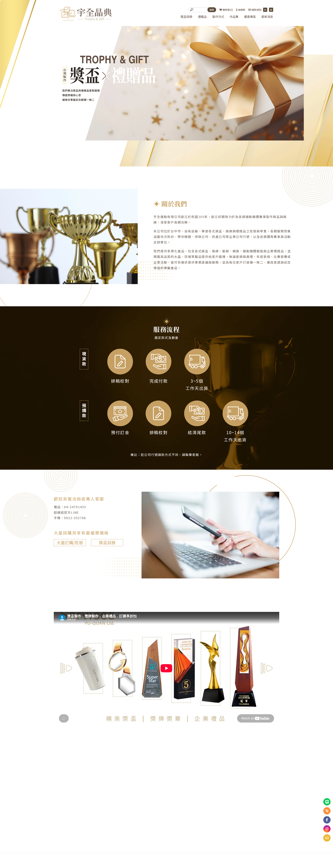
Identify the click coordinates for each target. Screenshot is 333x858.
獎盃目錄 (186, 17)
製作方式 (218, 17)
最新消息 (267, 17)
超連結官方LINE (66, 512)
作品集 (234, 17)
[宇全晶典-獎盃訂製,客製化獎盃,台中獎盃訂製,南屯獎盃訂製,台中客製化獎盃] (86, 14)
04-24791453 (75, 507)
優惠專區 (250, 17)
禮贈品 (202, 17)
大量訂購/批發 (70, 542)
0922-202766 (75, 517)
